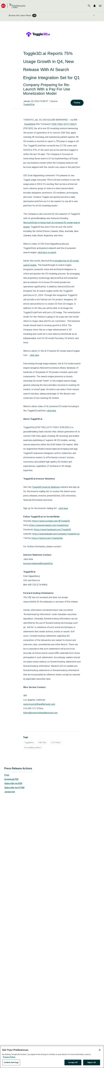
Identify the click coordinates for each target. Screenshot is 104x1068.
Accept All (72, 1062)
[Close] (100, 1050)
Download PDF (11, 779)
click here (34, 355)
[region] (52, 1057)
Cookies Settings (11, 1062)
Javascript (9, 791)
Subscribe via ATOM (14, 787)
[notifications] (94, 5)
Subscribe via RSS (13, 783)
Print (6, 775)
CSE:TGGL (42, 743)
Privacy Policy (9, 1057)
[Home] (13, 5)
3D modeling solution (32, 747)
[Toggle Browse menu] (94, 15)
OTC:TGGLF (56, 743)
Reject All (91, 1062)
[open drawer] (100, 5)
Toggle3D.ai (28, 104)
